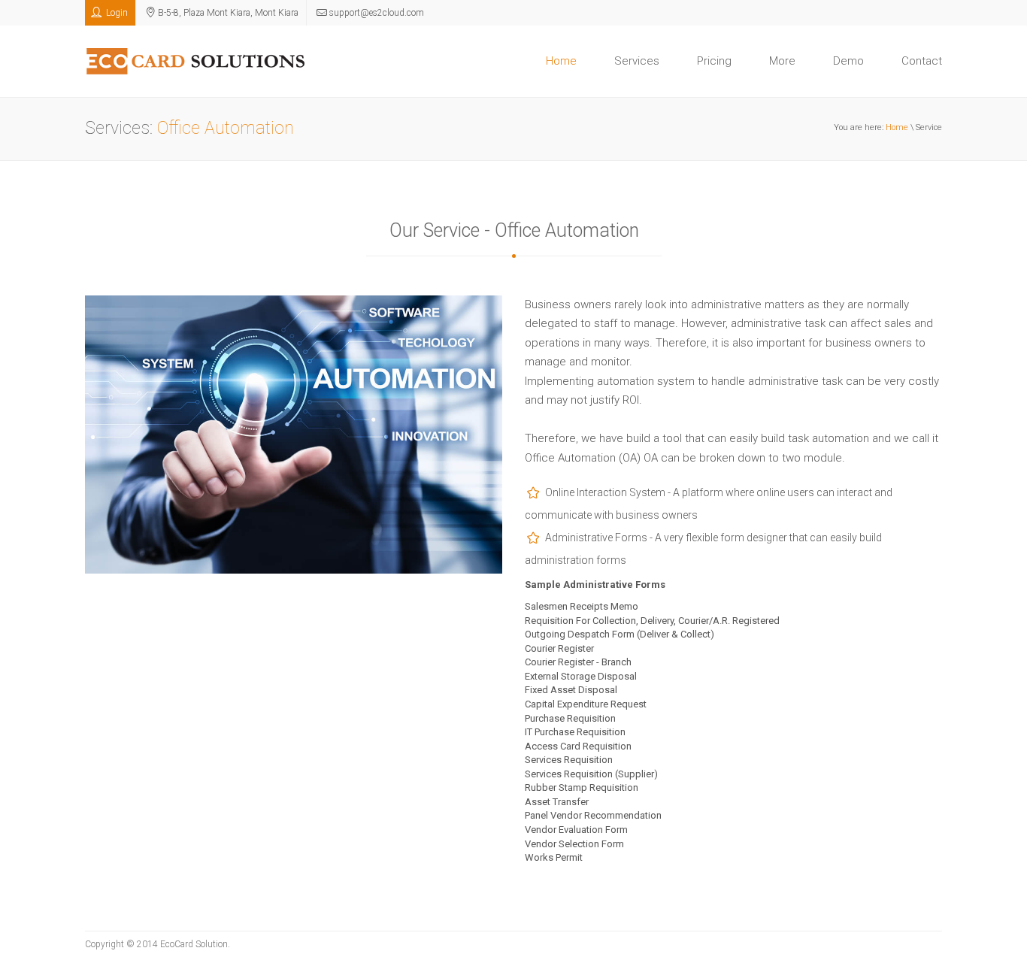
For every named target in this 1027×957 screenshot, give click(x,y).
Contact (921, 61)
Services (636, 61)
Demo (848, 61)
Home (561, 61)
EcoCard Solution (194, 944)
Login (116, 13)
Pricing (714, 61)
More (782, 61)
